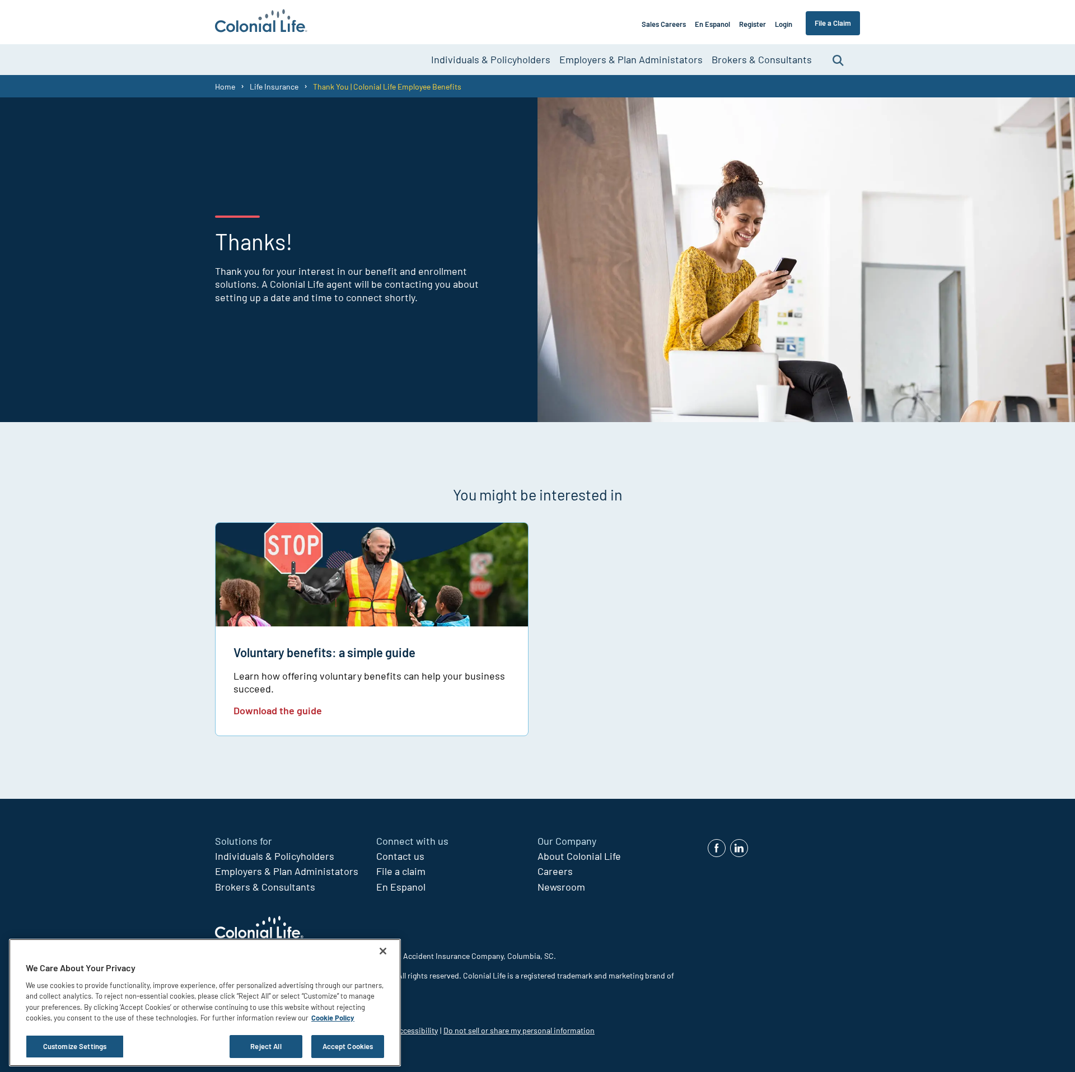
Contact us (400, 856)
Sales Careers (664, 24)
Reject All (265, 1046)
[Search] (838, 59)
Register (752, 24)
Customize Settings (74, 1046)
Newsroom (561, 887)
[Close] (383, 951)
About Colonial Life (579, 856)
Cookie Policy (332, 1018)
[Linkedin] (739, 848)
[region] (205, 1002)
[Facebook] (717, 848)
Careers (555, 871)
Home (225, 86)
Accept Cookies (347, 1046)
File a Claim (833, 22)
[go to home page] (261, 22)
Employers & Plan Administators (631, 59)
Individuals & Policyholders (490, 59)
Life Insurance (274, 86)
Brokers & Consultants (762, 59)
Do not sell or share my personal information (519, 1030)
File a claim (401, 871)
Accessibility (416, 1030)
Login (783, 24)
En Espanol (712, 24)
